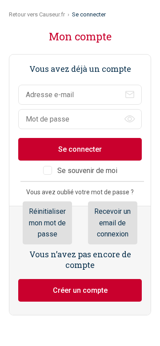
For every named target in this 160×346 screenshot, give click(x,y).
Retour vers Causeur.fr (37, 14)
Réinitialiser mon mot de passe (47, 222)
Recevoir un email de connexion (112, 222)
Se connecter (80, 149)
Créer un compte (80, 290)
